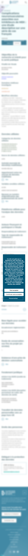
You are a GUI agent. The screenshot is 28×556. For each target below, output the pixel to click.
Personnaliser (13, 298)
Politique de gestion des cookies (15, 283)
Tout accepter (14, 290)
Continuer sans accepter (14, 294)
